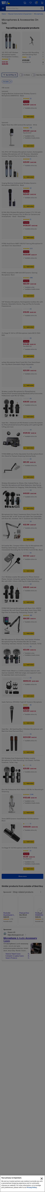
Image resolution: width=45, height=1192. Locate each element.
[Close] (41, 1178)
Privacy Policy (32, 1187)
